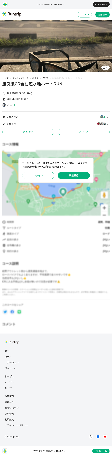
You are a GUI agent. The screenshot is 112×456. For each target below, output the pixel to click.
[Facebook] (98, 436)
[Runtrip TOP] (11, 14)
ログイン (85, 14)
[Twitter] (91, 436)
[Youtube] (105, 436)
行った (86, 132)
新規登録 (102, 14)
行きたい (30, 132)
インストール (101, 4)
